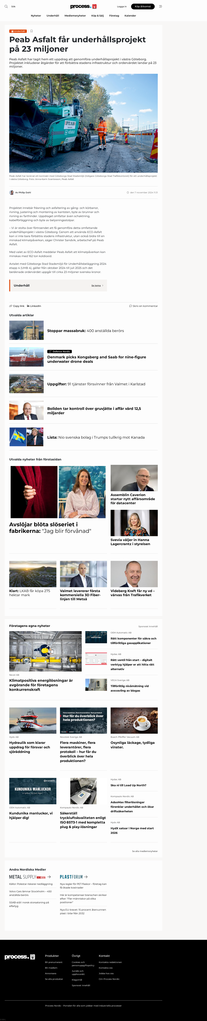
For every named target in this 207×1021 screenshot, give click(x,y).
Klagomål (77, 979)
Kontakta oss (106, 967)
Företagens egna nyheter (29, 626)
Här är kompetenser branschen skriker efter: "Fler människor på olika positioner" (83, 899)
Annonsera (50, 973)
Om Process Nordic (109, 979)
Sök (13, 6)
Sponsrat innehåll (81, 985)
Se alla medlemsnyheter (145, 851)
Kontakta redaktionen (110, 962)
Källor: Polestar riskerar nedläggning (31, 884)
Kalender (130, 15)
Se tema (96, 285)
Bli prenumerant (53, 962)
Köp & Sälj (97, 15)
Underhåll (53, 15)
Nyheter (36, 15)
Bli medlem (51, 967)
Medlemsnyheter (75, 15)
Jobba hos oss (106, 973)
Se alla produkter (54, 979)
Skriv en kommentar (145, 306)
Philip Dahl (25, 192)
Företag (114, 15)
